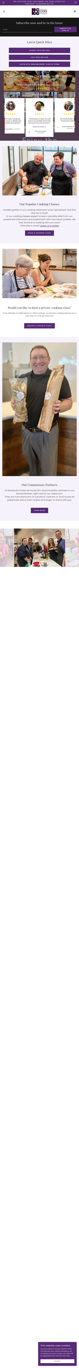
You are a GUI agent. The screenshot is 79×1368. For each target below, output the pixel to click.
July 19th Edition (39, 57)
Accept (57, 1361)
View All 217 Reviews (39, 94)
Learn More (39, 510)
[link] (39, 11)
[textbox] (27, 29)
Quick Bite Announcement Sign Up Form (39, 64)
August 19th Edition (39, 50)
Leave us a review (49, 225)
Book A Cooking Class (39, 233)
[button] (7, 11)
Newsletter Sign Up (65, 29)
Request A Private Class (39, 326)
